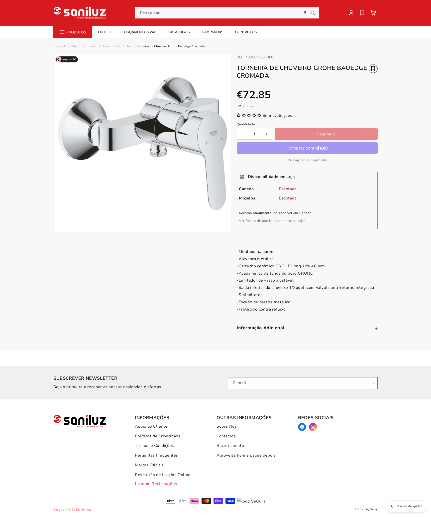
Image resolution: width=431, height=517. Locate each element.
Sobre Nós (226, 426)
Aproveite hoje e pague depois (246, 455)
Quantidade (246, 124)
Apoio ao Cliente (151, 426)
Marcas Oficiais (149, 465)
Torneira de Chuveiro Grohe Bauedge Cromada (171, 46)
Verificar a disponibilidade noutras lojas (272, 220)
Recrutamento (230, 445)
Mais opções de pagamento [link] (307, 160)
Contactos (246, 32)
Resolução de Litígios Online (163, 475)
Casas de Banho (65, 46)
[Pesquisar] (313, 12)
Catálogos (179, 32)
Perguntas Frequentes (156, 455)
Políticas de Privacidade (158, 436)
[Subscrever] (371, 383)
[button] (305, 12)
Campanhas (212, 32)
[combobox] (227, 12)
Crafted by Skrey (366, 509)
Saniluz (86, 510)
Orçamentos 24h (140, 32)
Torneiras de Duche (117, 46)
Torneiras (89, 46)
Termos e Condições (154, 445)
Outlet (105, 32)
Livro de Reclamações (156, 484)
